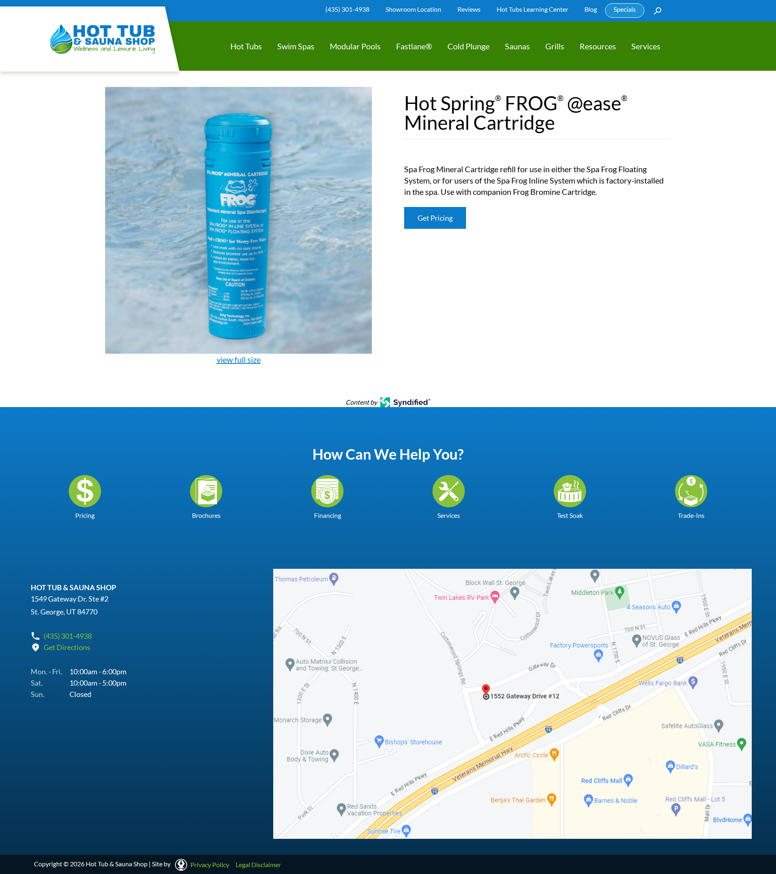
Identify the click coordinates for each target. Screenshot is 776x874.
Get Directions (67, 647)
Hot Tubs (246, 46)
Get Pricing (435, 217)
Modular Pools (355, 46)
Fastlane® (414, 46)
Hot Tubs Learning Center (532, 9)
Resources (598, 46)
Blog (590, 9)
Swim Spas (295, 46)
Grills (554, 46)
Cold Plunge (468, 46)
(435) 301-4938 (347, 9)
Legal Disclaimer (258, 864)
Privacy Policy (209, 864)
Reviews (469, 9)
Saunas (517, 46)
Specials (625, 9)
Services (645, 46)
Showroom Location (413, 9)
